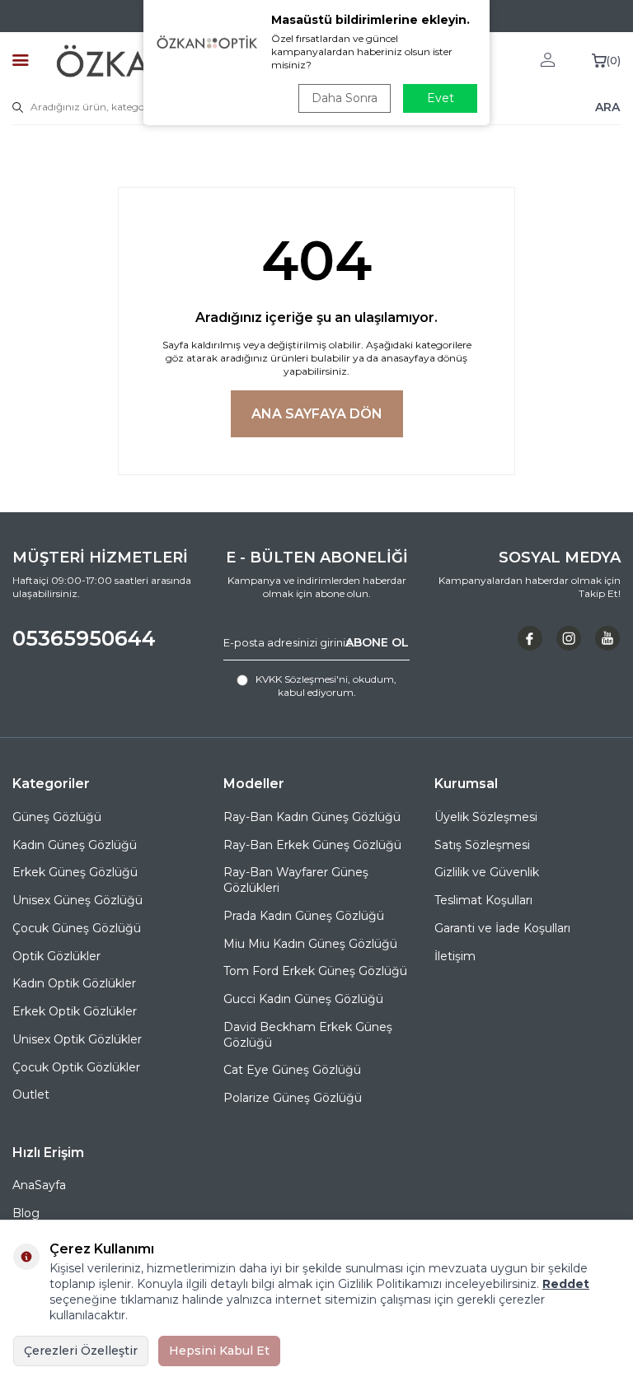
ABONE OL (377, 642)
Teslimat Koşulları (483, 900)
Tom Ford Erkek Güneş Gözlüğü (315, 971)
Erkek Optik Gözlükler (74, 1011)
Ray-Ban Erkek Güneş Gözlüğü (312, 845)
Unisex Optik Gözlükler (77, 1039)
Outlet (30, 1094)
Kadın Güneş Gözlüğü (74, 845)
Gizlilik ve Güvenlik (486, 872)
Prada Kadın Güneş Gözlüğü (303, 915)
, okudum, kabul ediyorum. (326, 685)
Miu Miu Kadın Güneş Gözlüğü (310, 943)
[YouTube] (607, 638)
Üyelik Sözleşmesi (485, 817)
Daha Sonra (344, 98)
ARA (607, 107)
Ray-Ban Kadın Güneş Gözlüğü (312, 817)
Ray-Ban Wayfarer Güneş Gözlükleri (295, 880)
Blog (26, 1213)
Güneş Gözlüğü (56, 817)
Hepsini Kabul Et (219, 1350)
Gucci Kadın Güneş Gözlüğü (303, 999)
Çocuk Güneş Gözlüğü (76, 928)
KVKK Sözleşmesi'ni (302, 679)
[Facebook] (530, 638)
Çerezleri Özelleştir (81, 1350)
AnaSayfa (39, 1185)
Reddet (565, 1283)
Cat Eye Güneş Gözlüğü (292, 1069)
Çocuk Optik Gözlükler (76, 1067)
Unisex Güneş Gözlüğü (77, 900)
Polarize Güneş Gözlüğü (292, 1097)
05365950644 (84, 638)
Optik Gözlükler (56, 956)
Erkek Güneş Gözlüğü (75, 872)
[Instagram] (569, 638)
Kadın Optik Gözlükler (74, 983)
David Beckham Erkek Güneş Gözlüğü (307, 1035)
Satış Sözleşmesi (482, 845)
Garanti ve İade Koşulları (502, 928)
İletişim (455, 956)
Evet (440, 98)
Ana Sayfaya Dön (316, 414)
